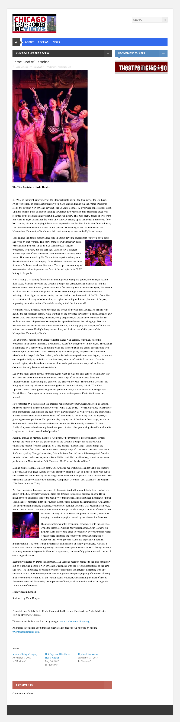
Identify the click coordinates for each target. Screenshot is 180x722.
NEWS (56, 42)
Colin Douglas (22, 66)
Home (17, 42)
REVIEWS (43, 42)
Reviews (53, 66)
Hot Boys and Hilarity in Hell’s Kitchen (57, 655)
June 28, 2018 (38, 66)
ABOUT (29, 42)
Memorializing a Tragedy (25, 654)
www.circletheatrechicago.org (74, 621)
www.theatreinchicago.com (25, 631)
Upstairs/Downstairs (88, 654)
